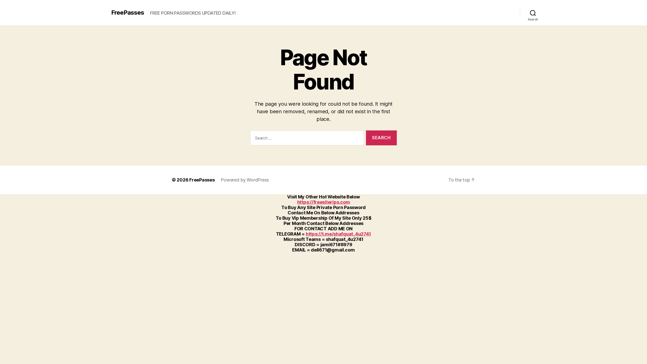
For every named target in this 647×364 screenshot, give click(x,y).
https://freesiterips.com (323, 202)
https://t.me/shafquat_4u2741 (338, 234)
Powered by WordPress (245, 180)
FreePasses (127, 13)
